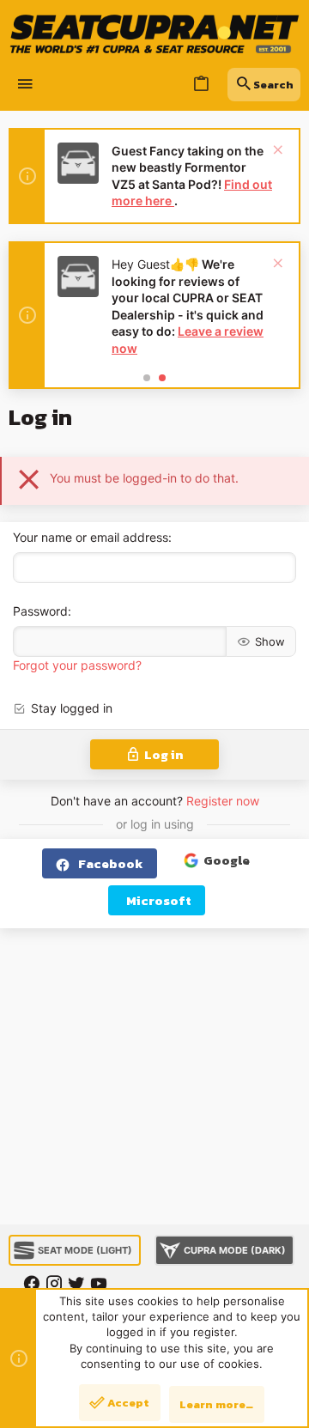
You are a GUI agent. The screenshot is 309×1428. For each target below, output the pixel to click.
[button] (25, 85)
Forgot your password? (77, 665)
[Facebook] (31, 1283)
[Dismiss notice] (276, 152)
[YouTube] (98, 1283)
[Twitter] (76, 1283)
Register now (222, 800)
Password (40, 611)
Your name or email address (90, 537)
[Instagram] (54, 1283)
